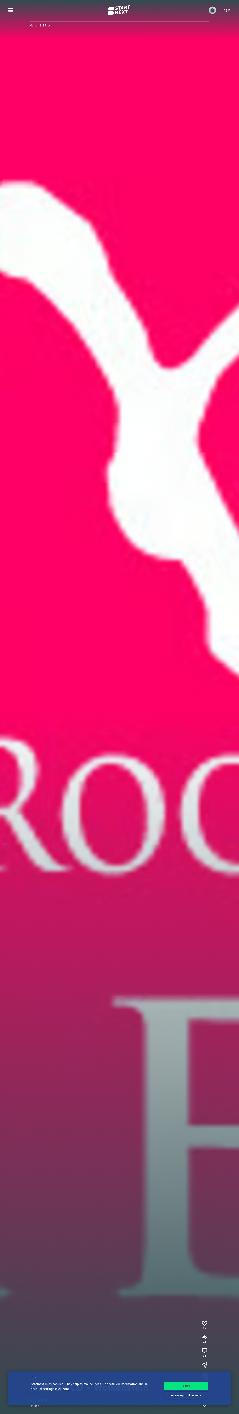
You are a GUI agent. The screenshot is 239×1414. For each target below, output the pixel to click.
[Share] (204, 1365)
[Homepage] (119, 10)
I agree (185, 1386)
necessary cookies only (186, 1395)
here (66, 1389)
